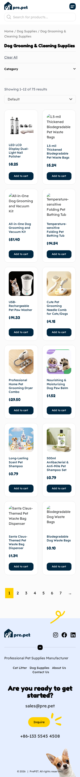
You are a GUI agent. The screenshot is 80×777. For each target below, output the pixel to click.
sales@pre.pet (40, 705)
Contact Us (40, 672)
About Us (59, 668)
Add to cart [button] (21, 175)
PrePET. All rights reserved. (46, 771)
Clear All (10, 57)
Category (11, 69)
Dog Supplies (27, 31)
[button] (72, 6)
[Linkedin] (73, 635)
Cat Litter (20, 668)
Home (8, 31)
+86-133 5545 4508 (40, 736)
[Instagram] (55, 635)
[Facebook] (64, 635)
